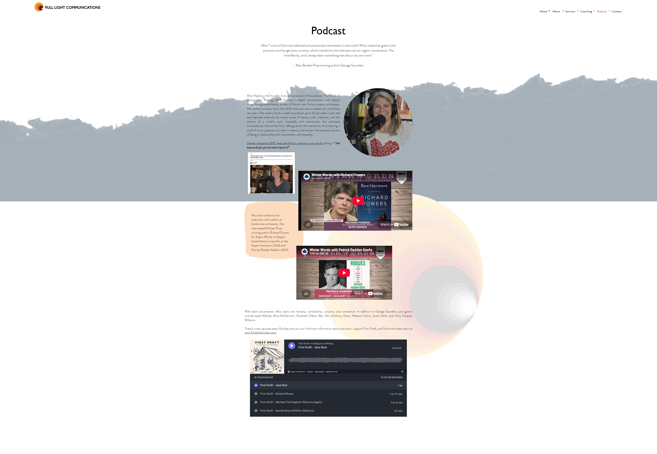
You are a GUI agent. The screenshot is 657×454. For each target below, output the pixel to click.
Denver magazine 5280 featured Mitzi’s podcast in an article (285, 143)
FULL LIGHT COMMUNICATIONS (72, 7)
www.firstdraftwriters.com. (261, 332)
